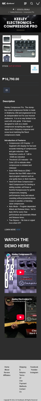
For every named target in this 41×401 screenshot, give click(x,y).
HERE (18, 230)
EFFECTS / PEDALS (23, 9)
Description (9, 101)
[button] (6, 37)
